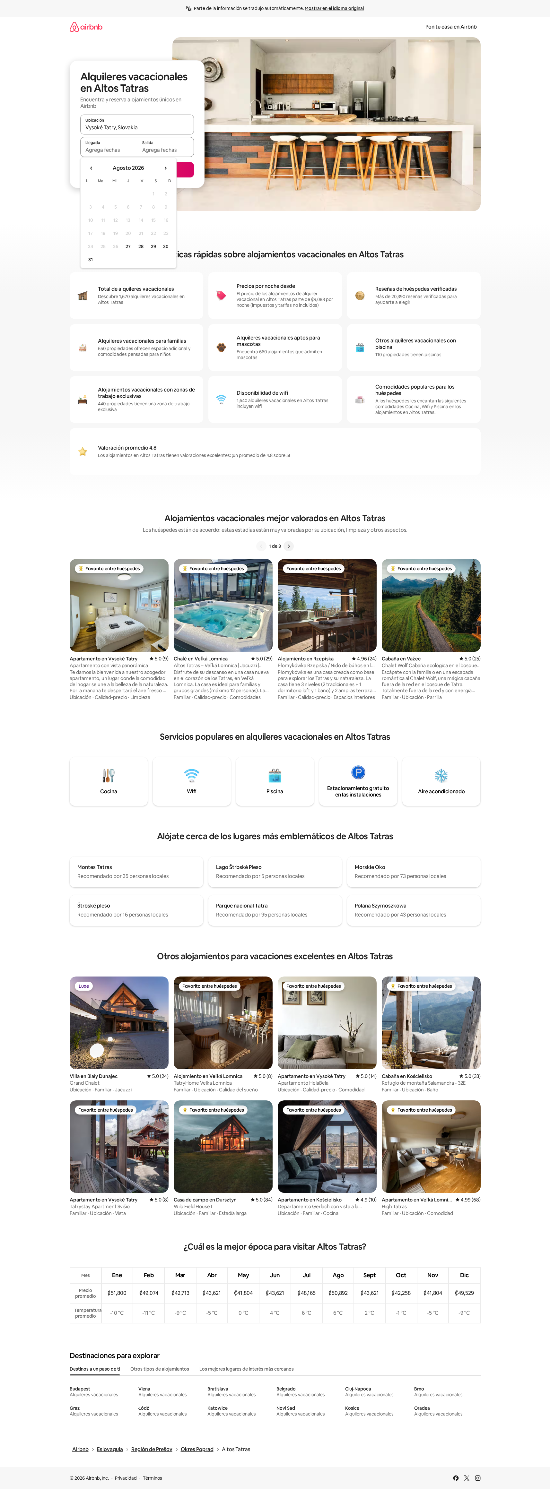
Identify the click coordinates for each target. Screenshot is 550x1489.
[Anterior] (261, 546)
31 (90, 260)
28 (141, 246)
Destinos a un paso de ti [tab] (95, 1369)
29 (153, 246)
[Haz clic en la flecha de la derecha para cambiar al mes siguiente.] (165, 168)
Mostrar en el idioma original (334, 8)
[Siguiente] (289, 546)
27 (128, 246)
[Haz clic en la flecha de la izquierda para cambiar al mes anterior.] (91, 168)
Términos (152, 1478)
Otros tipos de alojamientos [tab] (159, 1369)
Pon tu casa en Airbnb (451, 26)
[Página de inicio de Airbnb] (86, 27)
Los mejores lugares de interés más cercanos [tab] (246, 1369)
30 (166, 246)
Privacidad (126, 1478)
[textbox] (108, 150)
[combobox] (137, 127)
